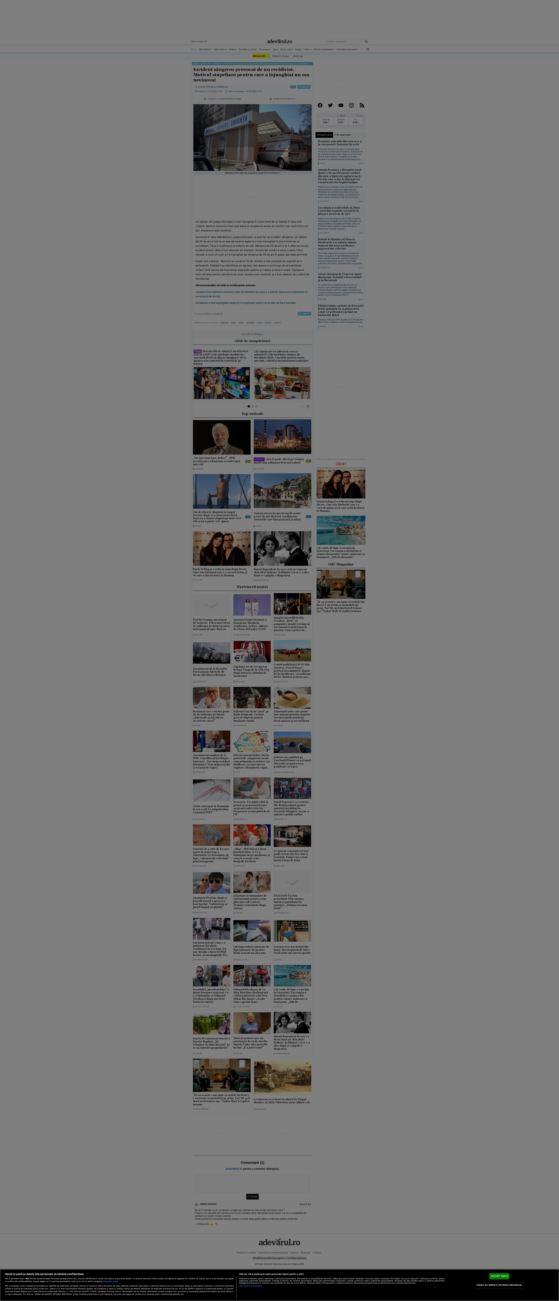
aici (67, 1291)
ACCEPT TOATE (499, 1276)
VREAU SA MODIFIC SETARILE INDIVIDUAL (499, 1285)
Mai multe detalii (110, 1281)
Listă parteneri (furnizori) (250, 1286)
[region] (279, 1285)
